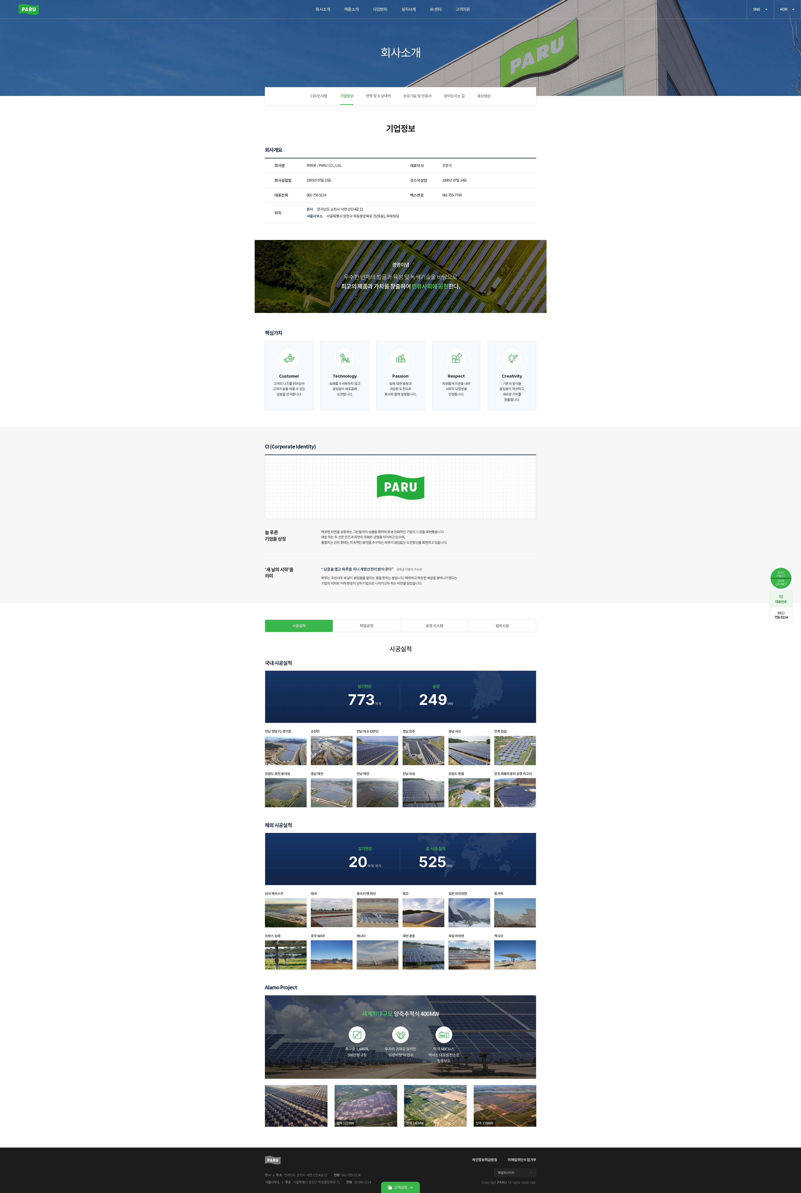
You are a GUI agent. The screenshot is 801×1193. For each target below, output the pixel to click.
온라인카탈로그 (781, 574)
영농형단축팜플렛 (781, 582)
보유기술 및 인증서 (417, 96)
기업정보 (346, 96)
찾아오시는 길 (454, 96)
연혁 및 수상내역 (378, 96)
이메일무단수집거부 (522, 1160)
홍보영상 (484, 96)
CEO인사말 (318, 96)
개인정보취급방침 (484, 1160)
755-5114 (781, 615)
